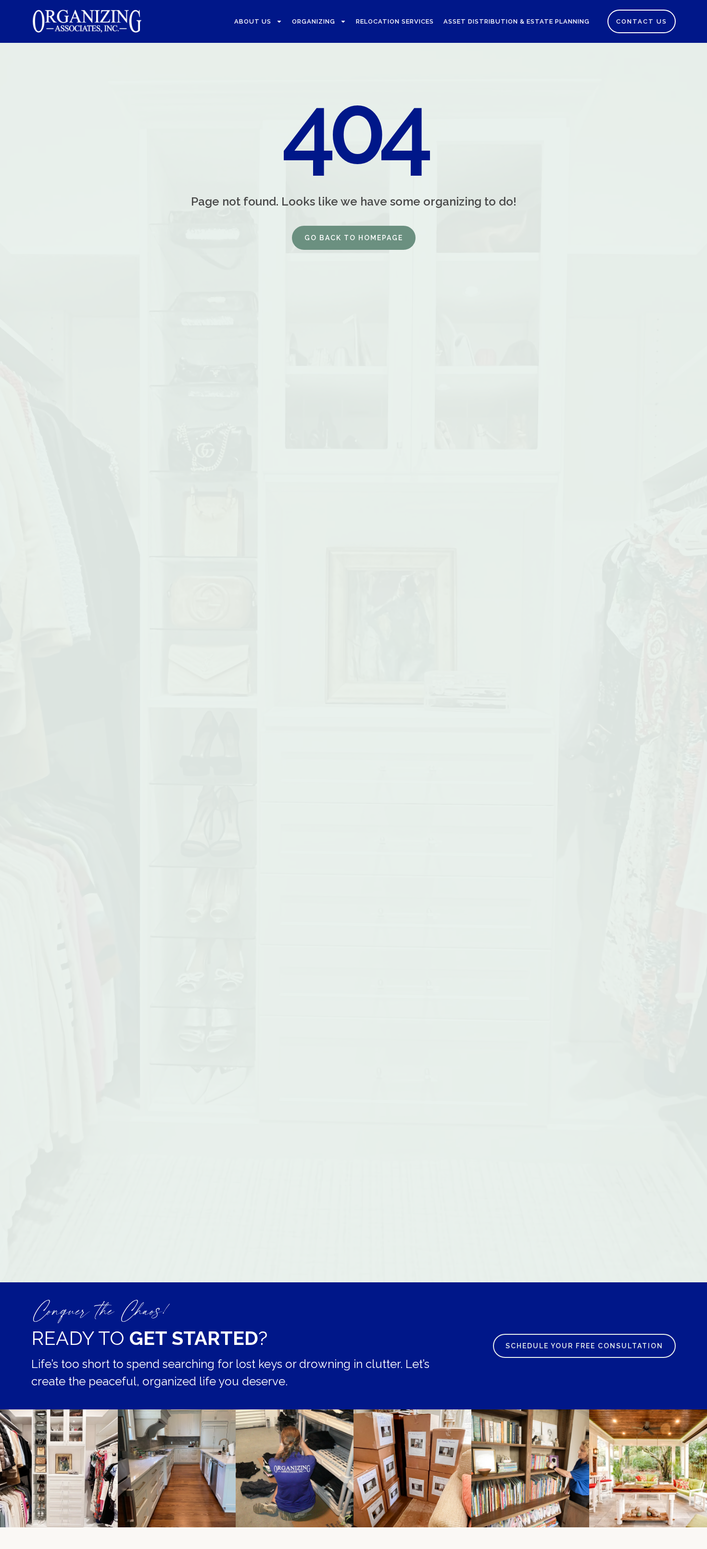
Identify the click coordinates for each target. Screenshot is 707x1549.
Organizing (313, 21)
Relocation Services (395, 21)
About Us (252, 21)
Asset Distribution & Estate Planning (516, 21)
